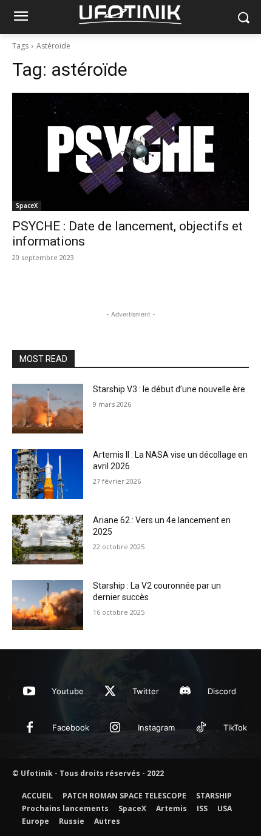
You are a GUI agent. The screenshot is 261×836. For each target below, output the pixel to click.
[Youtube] (29, 692)
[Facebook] (30, 728)
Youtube (68, 691)
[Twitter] (110, 692)
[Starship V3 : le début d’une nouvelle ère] (47, 408)
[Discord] (185, 692)
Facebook (70, 727)
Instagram (156, 727)
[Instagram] (115, 728)
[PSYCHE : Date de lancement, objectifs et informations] (130, 152)
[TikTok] (201, 728)
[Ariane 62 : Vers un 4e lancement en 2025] (47, 539)
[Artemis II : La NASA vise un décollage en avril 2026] (47, 474)
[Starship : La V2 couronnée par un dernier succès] (47, 605)
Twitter (145, 691)
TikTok (235, 727)
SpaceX (27, 205)
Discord (222, 691)
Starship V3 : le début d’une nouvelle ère (169, 389)
